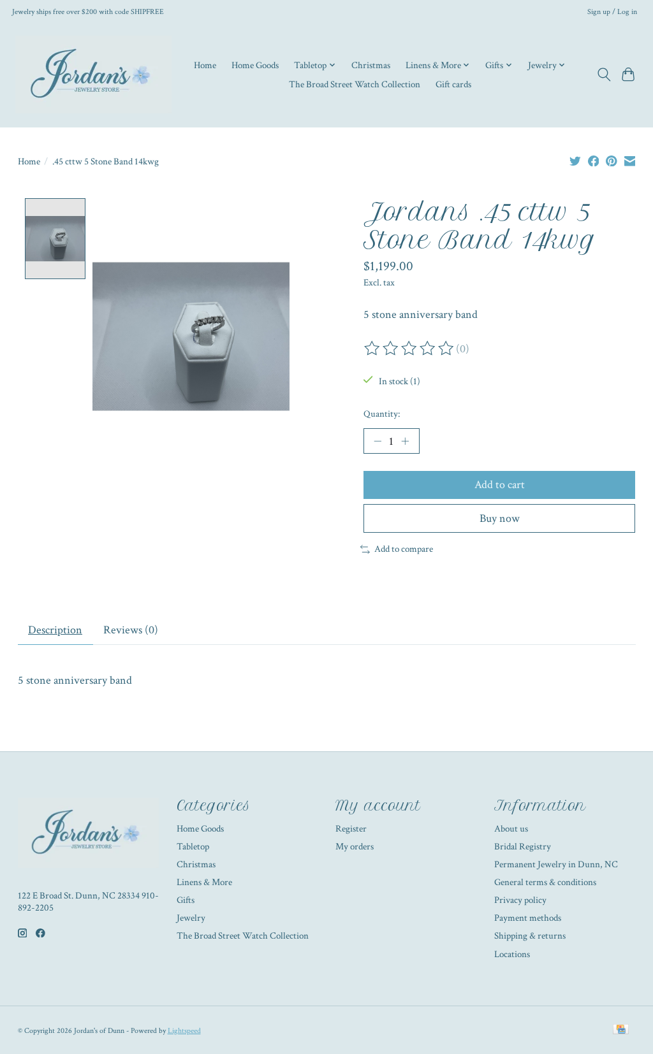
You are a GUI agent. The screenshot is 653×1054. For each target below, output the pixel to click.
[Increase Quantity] (405, 441)
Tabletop (193, 847)
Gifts (185, 900)
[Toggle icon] (603, 74)
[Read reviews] (410, 348)
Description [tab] (55, 630)
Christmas (370, 65)
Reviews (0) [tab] (130, 630)
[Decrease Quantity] (377, 441)
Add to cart (499, 484)
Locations (512, 954)
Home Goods (255, 65)
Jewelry (191, 918)
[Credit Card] (621, 1030)
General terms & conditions (545, 882)
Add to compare (403, 549)
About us (511, 829)
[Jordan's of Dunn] (93, 74)
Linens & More (204, 882)
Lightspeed (184, 1030)
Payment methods (527, 918)
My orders (354, 847)
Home (205, 65)
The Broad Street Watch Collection (354, 84)
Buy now (500, 518)
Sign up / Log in (612, 11)
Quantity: (381, 414)
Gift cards (453, 84)
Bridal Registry (522, 847)
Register (351, 829)
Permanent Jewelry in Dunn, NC (556, 864)
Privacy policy (520, 900)
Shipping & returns (530, 936)
